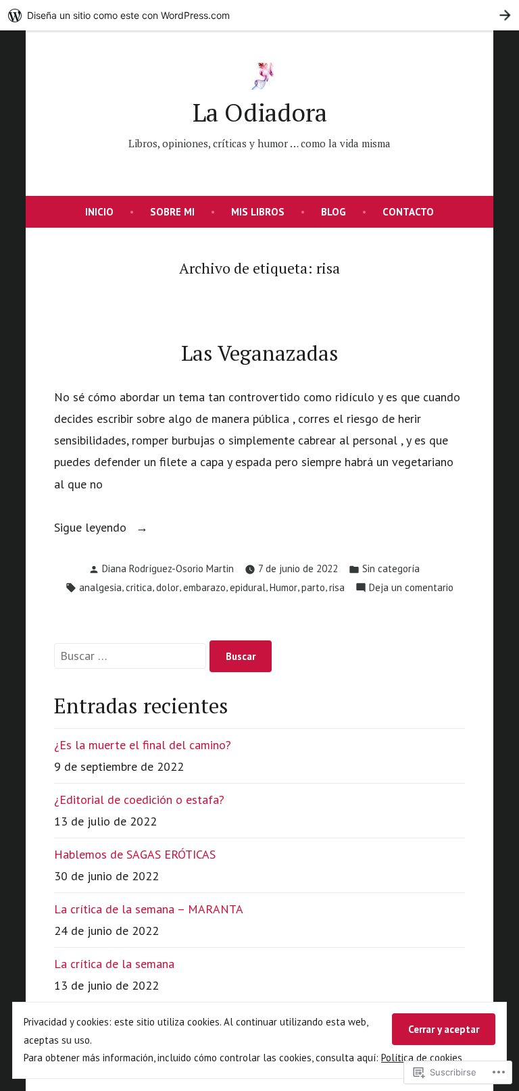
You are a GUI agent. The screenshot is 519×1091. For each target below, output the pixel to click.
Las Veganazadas (260, 353)
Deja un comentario (411, 588)
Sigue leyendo (92, 528)
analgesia (100, 587)
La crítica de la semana (114, 963)
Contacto (408, 211)
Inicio (99, 211)
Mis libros (258, 211)
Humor (283, 587)
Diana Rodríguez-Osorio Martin (168, 568)
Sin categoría (391, 568)
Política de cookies (421, 1057)
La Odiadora (260, 112)
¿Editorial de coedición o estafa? (139, 799)
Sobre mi (172, 211)
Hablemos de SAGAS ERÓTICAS (135, 854)
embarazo (204, 587)
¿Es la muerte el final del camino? (142, 745)
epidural (248, 587)
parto (313, 587)
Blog (333, 211)
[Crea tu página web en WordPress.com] (259, 15)
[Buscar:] (131, 655)
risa (337, 587)
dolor (167, 587)
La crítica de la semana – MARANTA (148, 909)
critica (139, 587)
